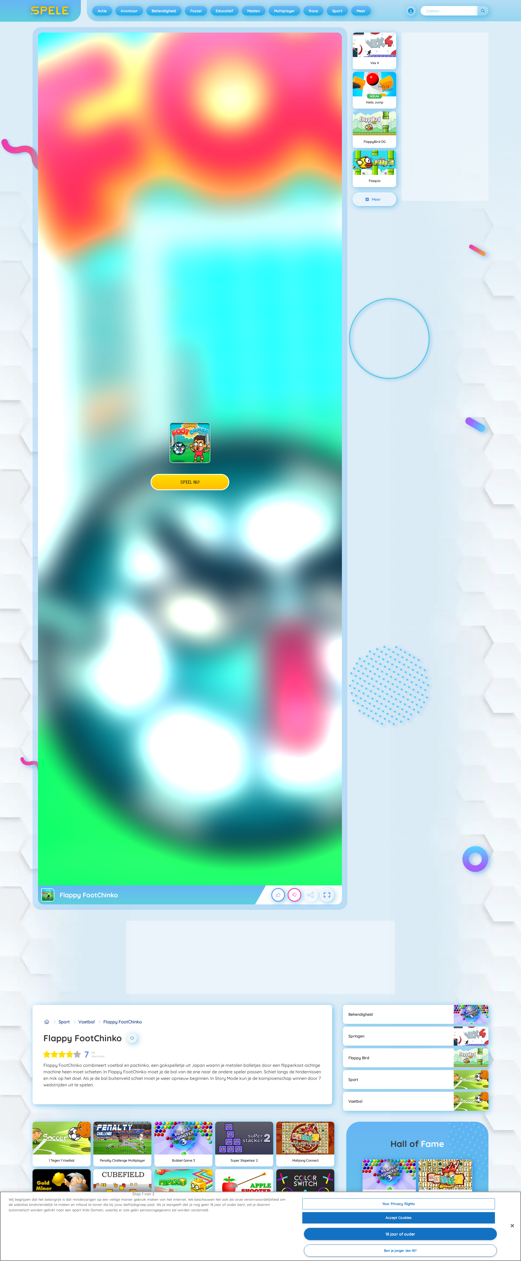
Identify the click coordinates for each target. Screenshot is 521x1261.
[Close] (512, 1226)
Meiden (253, 10)
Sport (337, 10)
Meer (361, 10)
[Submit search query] (483, 10)
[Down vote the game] (294, 895)
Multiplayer (284, 10)
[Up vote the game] (278, 895)
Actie (102, 10)
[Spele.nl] (46, 1021)
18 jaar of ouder (400, 1234)
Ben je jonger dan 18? (400, 1251)
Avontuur (129, 10)
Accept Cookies (398, 1217)
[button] (411, 11)
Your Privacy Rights (398, 1204)
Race (313, 10)
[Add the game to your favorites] (132, 1038)
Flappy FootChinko (122, 1021)
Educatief (224, 10)
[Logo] (49, 11)
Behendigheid (164, 10)
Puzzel (196, 10)
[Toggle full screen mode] (327, 895)
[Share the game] (310, 895)
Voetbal (86, 1021)
